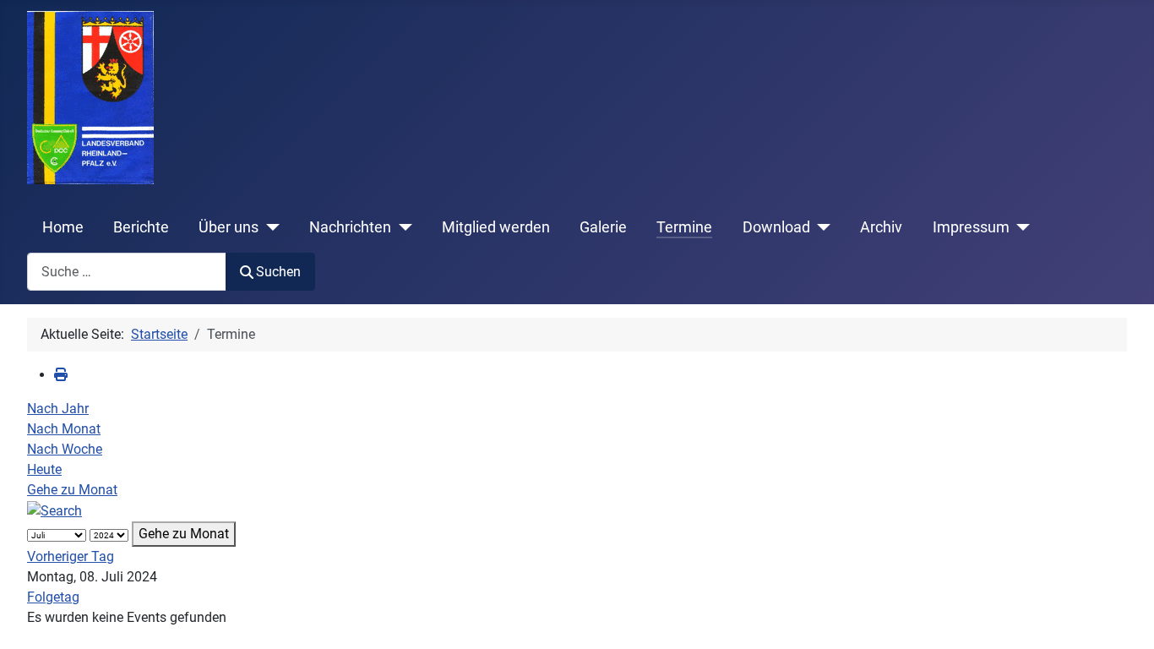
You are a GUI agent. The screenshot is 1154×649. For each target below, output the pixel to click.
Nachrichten (350, 227)
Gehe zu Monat (72, 490)
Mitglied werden (496, 227)
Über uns (229, 227)
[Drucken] (61, 375)
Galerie (603, 227)
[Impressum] (1020, 227)
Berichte (141, 227)
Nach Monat (64, 429)
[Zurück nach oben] (1124, 617)
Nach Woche (64, 449)
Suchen (278, 272)
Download (776, 227)
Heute (44, 469)
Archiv (881, 227)
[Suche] (54, 510)
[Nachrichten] (401, 227)
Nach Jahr (58, 409)
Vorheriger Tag (70, 556)
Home (63, 227)
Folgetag (53, 597)
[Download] (820, 227)
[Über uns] (269, 227)
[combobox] (126, 272)
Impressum (971, 227)
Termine (684, 227)
